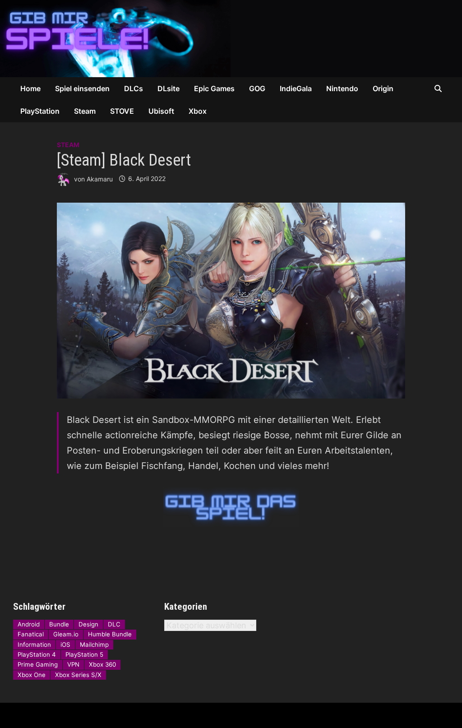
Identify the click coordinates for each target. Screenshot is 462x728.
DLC (114, 624)
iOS (65, 644)
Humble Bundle (110, 634)
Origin (383, 88)
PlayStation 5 (84, 654)
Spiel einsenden (82, 88)
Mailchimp (94, 644)
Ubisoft (161, 111)
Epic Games (214, 88)
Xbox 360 (102, 664)
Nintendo (342, 88)
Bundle (59, 624)
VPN (73, 664)
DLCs (133, 88)
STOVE (122, 111)
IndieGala (296, 88)
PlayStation (40, 111)
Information (34, 644)
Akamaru (100, 178)
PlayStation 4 (37, 654)
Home (30, 88)
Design (88, 624)
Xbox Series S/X (78, 674)
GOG (257, 88)
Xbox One (32, 674)
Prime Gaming (38, 664)
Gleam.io (66, 634)
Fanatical (31, 634)
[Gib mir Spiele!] (231, 37)
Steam (85, 111)
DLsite (168, 88)
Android (29, 624)
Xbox (198, 111)
